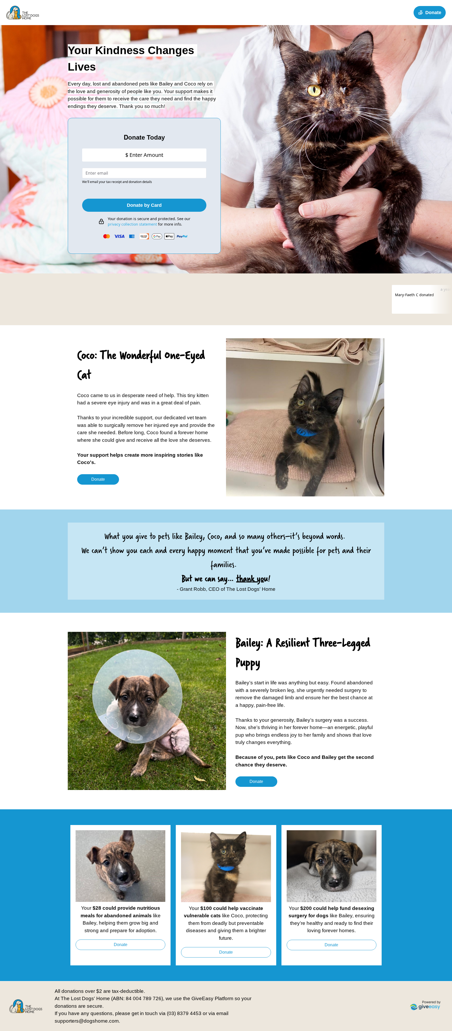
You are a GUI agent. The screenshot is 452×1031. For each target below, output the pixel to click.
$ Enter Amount (144, 154)
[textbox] (144, 137)
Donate (433, 12)
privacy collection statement (132, 224)
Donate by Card (144, 205)
